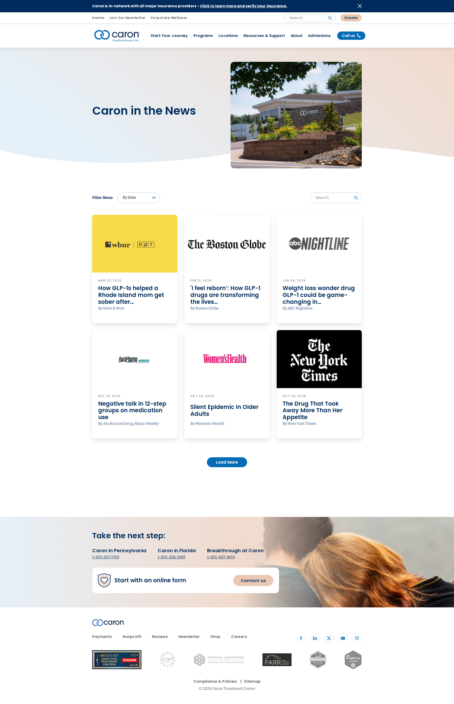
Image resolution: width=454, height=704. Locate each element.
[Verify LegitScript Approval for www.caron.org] (353, 660)
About (296, 35)
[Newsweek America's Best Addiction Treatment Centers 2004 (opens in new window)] (116, 660)
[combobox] (310, 18)
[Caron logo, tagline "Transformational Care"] (117, 35)
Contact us (253, 580)
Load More (227, 462)
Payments (102, 636)
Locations (228, 35)
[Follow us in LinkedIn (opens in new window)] (315, 638)
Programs (203, 35)
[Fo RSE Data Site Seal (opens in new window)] (318, 660)
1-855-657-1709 (105, 557)
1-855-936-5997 (171, 557)
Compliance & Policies (215, 681)
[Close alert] (360, 6)
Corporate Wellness (168, 17)
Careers (239, 636)
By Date (129, 197)
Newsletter (189, 636)
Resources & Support (264, 35)
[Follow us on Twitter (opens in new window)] (329, 638)
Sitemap (252, 681)
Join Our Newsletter (127, 17)
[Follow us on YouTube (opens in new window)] (343, 638)
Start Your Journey (169, 35)
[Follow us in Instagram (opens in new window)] (357, 638)
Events (98, 17)
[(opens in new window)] (277, 660)
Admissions (319, 35)
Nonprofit (131, 636)
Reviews (160, 636)
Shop (215, 636)
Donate (351, 17)
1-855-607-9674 (221, 557)
